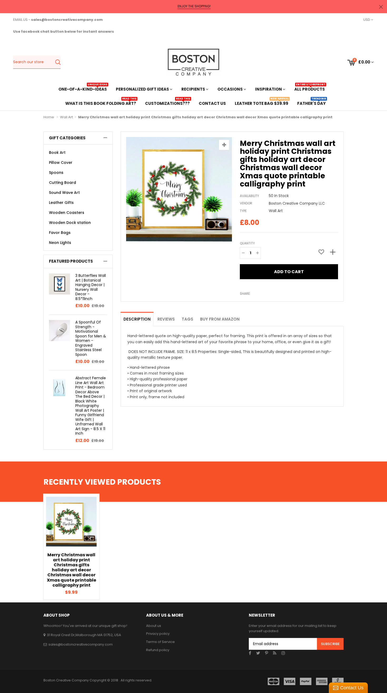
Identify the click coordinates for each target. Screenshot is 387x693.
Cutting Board (62, 182)
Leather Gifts (61, 202)
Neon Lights (60, 242)
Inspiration (269, 89)
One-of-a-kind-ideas (82, 88)
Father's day (311, 103)
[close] (381, 7)
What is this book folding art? (100, 103)
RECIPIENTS (193, 89)
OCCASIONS (230, 89)
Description (137, 319)
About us (153, 625)
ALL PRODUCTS (309, 88)
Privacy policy (158, 633)
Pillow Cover (60, 162)
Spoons (56, 172)
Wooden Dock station (70, 222)
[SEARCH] (58, 62)
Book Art (57, 152)
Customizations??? (167, 103)
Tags (187, 319)
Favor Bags (60, 232)
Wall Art (66, 117)
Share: (245, 293)
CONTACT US (212, 103)
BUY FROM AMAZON (220, 319)
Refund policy (157, 649)
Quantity (247, 243)
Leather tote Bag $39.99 (261, 103)
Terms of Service (160, 641)
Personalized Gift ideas (143, 89)
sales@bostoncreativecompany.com (80, 644)
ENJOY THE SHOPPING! (194, 6)
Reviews (166, 319)
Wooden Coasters (66, 212)
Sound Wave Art (64, 192)
